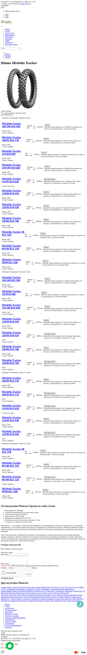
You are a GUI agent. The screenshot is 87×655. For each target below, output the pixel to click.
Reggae (43, 597)
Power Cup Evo (48, 593)
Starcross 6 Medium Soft (30, 601)
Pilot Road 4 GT (79, 591)
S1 (10, 599)
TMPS (7, 41)
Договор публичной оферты (15, 618)
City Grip (61, 587)
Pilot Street (4, 593)
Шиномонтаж (10, 35)
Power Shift (30, 595)
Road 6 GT (68, 597)
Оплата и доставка (12, 616)
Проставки (9, 37)
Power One (4, 595)
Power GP (57, 593)
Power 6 (30, 593)
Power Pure (13, 595)
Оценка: (4, 568)
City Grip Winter (78, 587)
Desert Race (61, 589)
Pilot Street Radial (15, 593)
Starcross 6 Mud (44, 601)
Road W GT (5, 599)
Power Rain (21, 595)
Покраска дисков (11, 44)
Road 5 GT (55, 597)
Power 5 (24, 593)
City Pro (3, 589)
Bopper (47, 587)
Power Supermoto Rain (32, 597)
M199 (24, 591)
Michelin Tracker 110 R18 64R (11, 152)
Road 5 (48, 597)
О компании (9, 623)
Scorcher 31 (36, 599)
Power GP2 (65, 593)
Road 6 (61, 597)
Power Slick (38, 595)
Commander (11, 589)
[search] (22, 48)
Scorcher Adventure (47, 599)
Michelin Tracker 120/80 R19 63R (11, 192)
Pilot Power (31, 591)
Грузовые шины (11, 610)
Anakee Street (31, 587)
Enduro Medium (6, 591)
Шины (7, 29)
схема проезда (25, 4)
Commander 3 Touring (48, 589)
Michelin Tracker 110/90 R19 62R (11, 180)
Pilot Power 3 (51, 591)
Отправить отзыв (7, 578)
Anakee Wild (40, 587)
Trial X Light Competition (71, 601)
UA (7, 17)
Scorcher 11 (19, 599)
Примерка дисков (11, 614)
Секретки (8, 39)
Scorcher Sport (59, 599)
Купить (47, 125)
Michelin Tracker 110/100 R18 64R (11, 166)
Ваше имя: (4, 554)
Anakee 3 (9, 587)
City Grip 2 (68, 587)
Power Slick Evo (58, 595)
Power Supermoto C (17, 597)
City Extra (54, 587)
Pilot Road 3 (60, 591)
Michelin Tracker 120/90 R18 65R (11, 206)
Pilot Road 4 (69, 591)
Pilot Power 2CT (40, 591)
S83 (13, 599)
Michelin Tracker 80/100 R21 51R (11, 247)
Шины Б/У (9, 42)
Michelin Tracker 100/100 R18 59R (11, 125)
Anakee (3, 587)
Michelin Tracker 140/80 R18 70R (11, 219)
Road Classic (77, 597)
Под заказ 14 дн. (50, 179)
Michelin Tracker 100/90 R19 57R (11, 139)
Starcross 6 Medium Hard (12, 601)
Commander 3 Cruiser (33, 589)
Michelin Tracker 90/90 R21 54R (11, 261)
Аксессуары (9, 33)
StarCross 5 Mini (70, 599)
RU (7, 15)
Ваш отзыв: (5, 564)
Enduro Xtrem (17, 591)
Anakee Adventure (19, 587)
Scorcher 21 (27, 599)
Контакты (8, 627)
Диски (7, 31)
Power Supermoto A (71, 595)
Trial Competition (56, 601)
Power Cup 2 (37, 593)
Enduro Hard (69, 589)
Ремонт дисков (10, 621)
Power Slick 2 (47, 595)
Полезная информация (13, 625)
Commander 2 (20, 589)
